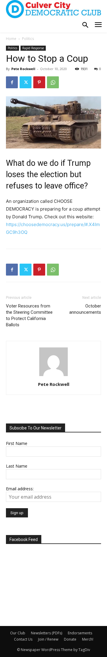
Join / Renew (48, 639)
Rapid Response (33, 48)
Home (11, 38)
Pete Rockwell (23, 69)
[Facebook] (12, 82)
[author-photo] (53, 375)
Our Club (17, 633)
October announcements (85, 309)
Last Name (16, 466)
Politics (28, 38)
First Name (16, 443)
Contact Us (23, 639)
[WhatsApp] (53, 82)
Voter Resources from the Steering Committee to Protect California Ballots (29, 315)
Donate (70, 639)
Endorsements (80, 633)
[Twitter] (26, 82)
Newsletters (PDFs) (46, 633)
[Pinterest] (39, 82)
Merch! (87, 639)
